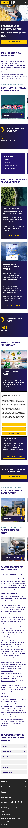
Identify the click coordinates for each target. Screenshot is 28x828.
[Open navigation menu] (25, 2)
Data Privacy (10, 418)
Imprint (16, 418)
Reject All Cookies (14, 433)
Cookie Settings (14, 428)
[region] (14, 414)
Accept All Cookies (14, 424)
